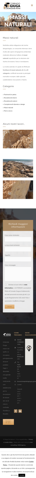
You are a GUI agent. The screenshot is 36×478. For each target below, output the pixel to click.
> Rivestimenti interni (10, 98)
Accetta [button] (22, 475)
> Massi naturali (8, 107)
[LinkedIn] (20, 411)
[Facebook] (15, 411)
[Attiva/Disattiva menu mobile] (32, 5)
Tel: (19, 365)
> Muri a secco (7, 111)
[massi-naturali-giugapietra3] (18, 181)
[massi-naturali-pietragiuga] (18, 159)
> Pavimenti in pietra (9, 94)
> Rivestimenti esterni (10, 101)
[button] (29, 348)
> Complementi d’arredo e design (14, 104)
